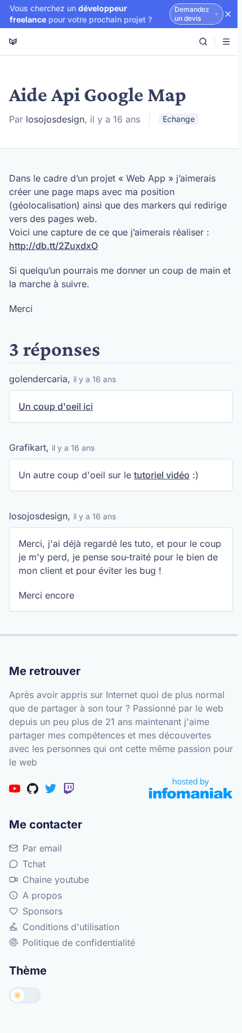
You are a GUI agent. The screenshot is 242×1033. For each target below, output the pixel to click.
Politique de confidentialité (79, 942)
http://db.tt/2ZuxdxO (53, 245)
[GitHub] (32, 788)
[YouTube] (14, 788)
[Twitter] (50, 788)
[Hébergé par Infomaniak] (191, 788)
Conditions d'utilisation (71, 926)
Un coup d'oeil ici (56, 406)
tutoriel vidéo (162, 475)
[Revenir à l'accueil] (13, 41)
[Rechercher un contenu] (203, 41)
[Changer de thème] (25, 995)
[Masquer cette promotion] (227, 14)
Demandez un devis (191, 13)
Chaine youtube (56, 879)
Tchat (34, 863)
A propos (42, 895)
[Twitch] (68, 788)
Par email (42, 848)
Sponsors (42, 911)
